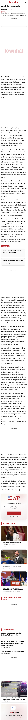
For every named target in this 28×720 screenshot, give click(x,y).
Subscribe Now (14, 516)
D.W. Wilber (4, 9)
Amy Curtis (5, 593)
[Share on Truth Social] (5, 490)
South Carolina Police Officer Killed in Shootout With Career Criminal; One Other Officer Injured (14, 699)
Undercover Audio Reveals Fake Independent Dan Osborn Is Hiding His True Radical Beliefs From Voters (13, 589)
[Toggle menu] (2, 2)
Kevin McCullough (6, 568)
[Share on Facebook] (9, 490)
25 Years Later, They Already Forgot (12, 566)
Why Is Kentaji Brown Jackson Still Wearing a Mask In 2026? (12, 543)
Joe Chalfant (5, 546)
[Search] (25, 2)
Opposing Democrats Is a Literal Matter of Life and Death (12, 634)
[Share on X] (2, 490)
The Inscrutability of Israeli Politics (13, 652)
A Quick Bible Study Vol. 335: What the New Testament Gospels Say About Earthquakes (13, 643)
